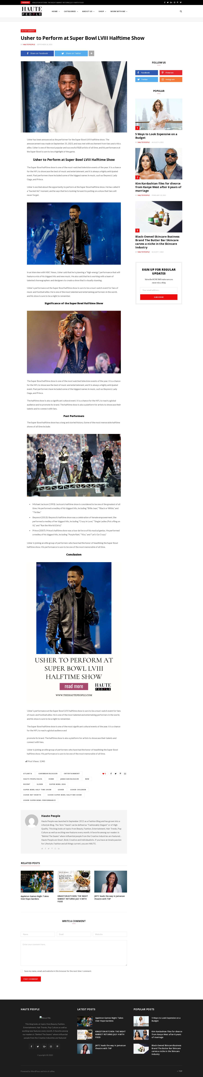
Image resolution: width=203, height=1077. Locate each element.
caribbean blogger (48, 773)
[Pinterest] (10, 162)
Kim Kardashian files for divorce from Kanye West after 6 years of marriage (158, 187)
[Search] (181, 11)
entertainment (72, 773)
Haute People (29, 44)
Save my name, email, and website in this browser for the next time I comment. (58, 971)
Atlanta (27, 773)
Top (180, 1071)
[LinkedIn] (10, 169)
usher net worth (32, 795)
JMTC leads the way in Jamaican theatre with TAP (109, 897)
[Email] (10, 176)
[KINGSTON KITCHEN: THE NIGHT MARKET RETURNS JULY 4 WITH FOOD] (74, 882)
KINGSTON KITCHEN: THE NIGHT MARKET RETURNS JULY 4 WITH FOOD (58, 3)
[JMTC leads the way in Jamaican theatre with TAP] (110, 882)
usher (61, 790)
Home (55, 11)
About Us (87, 11)
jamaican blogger (69, 779)
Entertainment (28, 31)
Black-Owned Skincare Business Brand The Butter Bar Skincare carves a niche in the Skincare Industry (157, 242)
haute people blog (32, 779)
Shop (101, 11)
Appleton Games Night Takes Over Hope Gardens (35, 897)
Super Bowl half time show (37, 790)
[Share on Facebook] (10, 147)
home (51, 779)
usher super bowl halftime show (65, 795)
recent (26, 784)
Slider (40, 784)
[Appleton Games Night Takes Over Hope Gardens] (37, 882)
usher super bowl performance (39, 800)
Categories (70, 11)
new (87, 779)
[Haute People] (32, 11)
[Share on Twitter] (10, 155)
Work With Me (117, 11)
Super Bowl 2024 (57, 784)
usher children (78, 790)
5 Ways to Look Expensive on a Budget (156, 136)
